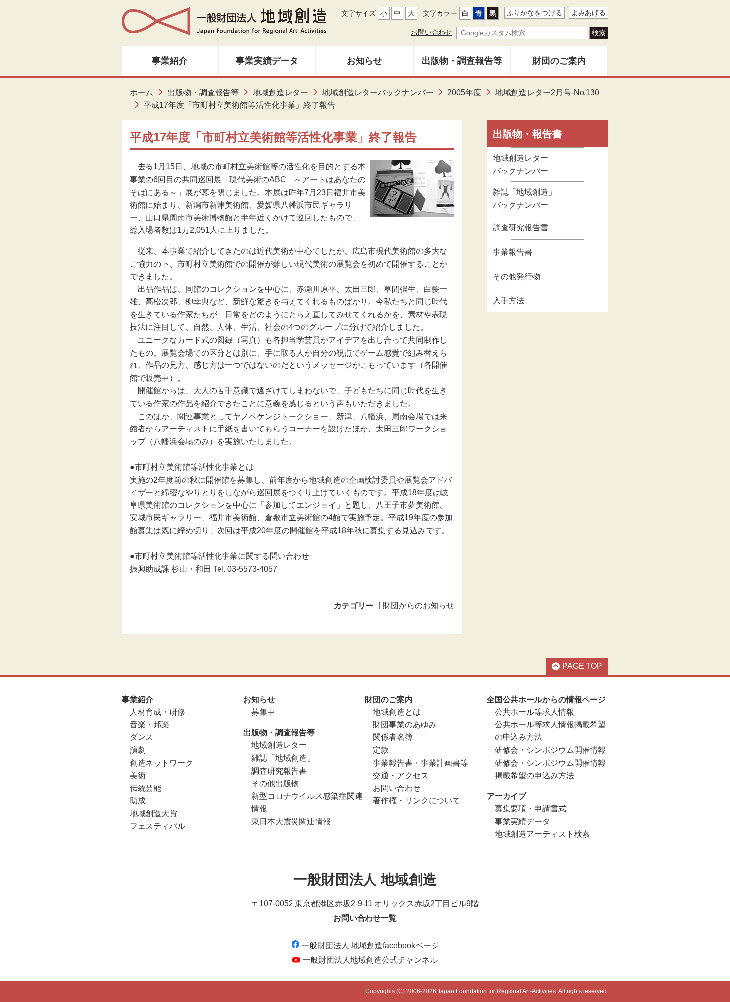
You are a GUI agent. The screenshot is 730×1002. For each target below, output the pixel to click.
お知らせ (364, 61)
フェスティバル (157, 826)
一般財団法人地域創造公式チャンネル (370, 960)
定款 (381, 750)
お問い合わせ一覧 (365, 918)
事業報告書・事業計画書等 (420, 763)
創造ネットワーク (161, 763)
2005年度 (464, 92)
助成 (138, 800)
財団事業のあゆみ (405, 724)
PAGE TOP (582, 666)
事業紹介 (170, 61)
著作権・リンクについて (416, 800)
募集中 (263, 712)
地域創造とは (397, 712)
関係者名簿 (393, 737)
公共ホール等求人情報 (534, 712)
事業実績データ (267, 61)
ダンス (141, 737)
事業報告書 (512, 252)
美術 (138, 775)
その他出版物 (275, 783)
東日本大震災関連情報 (291, 821)
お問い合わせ (431, 32)
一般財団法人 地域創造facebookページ (370, 945)
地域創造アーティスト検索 (542, 834)
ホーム (141, 92)
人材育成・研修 (157, 712)
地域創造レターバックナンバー (378, 92)
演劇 (138, 750)
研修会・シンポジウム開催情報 (550, 750)
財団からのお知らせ (418, 605)
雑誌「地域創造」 (283, 758)
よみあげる (588, 13)
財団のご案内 (559, 61)
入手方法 (508, 300)
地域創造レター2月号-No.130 (547, 92)
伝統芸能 (145, 788)
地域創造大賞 (153, 813)
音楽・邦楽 (149, 724)
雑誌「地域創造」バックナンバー (524, 198)
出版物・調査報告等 (462, 61)
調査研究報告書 (520, 227)
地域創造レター (280, 92)
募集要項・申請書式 (530, 808)
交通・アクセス (401, 775)
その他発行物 (516, 276)
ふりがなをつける (534, 13)
